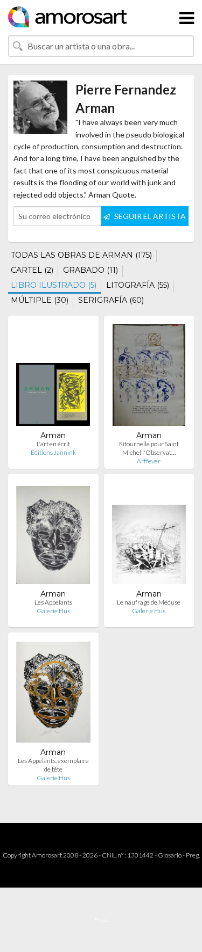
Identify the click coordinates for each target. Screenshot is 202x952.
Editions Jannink (53, 452)
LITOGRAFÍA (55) (137, 285)
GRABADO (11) (90, 270)
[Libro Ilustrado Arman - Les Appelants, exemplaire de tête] (53, 694)
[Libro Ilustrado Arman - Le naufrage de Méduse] (149, 535)
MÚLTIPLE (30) (39, 300)
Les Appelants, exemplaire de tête (53, 765)
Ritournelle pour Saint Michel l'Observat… (149, 448)
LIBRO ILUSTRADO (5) (53, 285)
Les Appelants (53, 602)
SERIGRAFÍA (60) (111, 300)
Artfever (149, 461)
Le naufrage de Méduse (148, 602)
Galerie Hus (53, 611)
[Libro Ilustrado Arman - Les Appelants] (53, 535)
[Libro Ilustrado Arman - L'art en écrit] (53, 377)
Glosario (170, 855)
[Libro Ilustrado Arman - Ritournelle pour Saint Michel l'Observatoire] (149, 377)
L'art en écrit (53, 444)
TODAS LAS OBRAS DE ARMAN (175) (81, 255)
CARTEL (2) (32, 270)
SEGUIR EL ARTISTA (149, 216)
